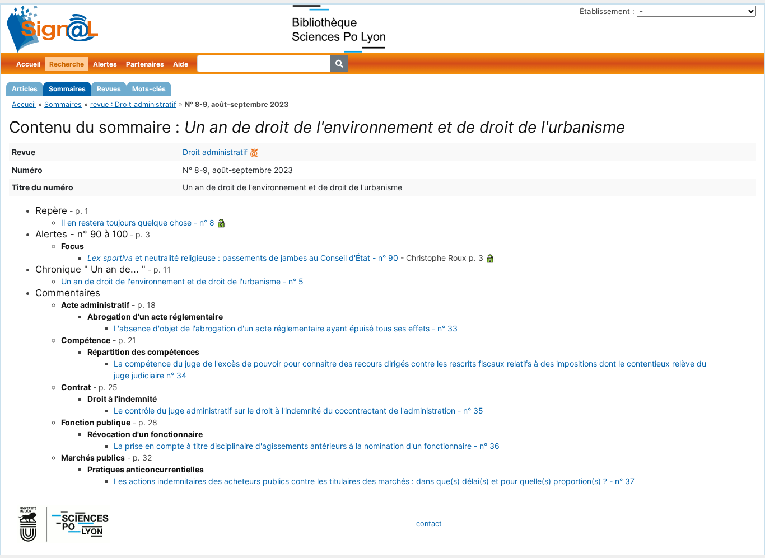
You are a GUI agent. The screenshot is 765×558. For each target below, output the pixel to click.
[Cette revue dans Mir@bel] (254, 152)
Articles (25, 89)
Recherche (66, 64)
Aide (180, 64)
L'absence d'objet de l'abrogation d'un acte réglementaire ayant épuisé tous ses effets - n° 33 (286, 328)
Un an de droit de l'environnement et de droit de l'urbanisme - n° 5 (182, 281)
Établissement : (607, 11)
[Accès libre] (221, 222)
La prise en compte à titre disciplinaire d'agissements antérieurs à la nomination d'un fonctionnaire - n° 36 (307, 446)
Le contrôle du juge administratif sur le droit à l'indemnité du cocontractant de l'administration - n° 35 (298, 410)
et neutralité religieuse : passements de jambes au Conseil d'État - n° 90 (242, 257)
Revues (109, 89)
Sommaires (67, 89)
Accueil (28, 64)
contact (429, 523)
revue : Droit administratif (133, 104)
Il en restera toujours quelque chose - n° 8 (137, 222)
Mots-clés (149, 89)
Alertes (105, 64)
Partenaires (145, 64)
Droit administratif (215, 152)
